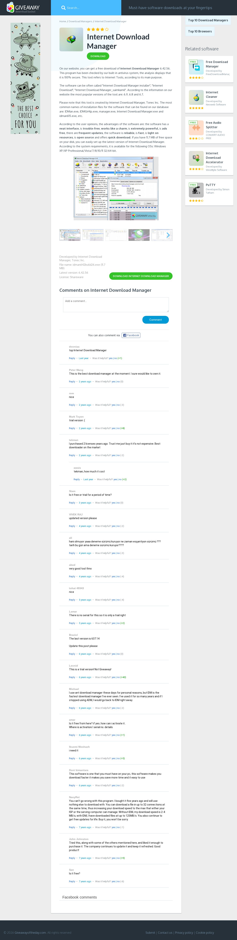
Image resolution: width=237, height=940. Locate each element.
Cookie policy (205, 932)
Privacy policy (184, 932)
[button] (168, 235)
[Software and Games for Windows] (23, 7)
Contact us (165, 932)
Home (62, 21)
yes (111, 358)
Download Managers (80, 21)
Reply (72, 358)
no (115, 358)
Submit (150, 932)
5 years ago (85, 599)
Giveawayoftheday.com (30, 932)
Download (141, 276)
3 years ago (85, 502)
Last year (84, 358)
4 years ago (85, 526)
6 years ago (85, 653)
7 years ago (85, 827)
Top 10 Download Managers (208, 20)
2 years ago (85, 381)
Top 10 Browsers (200, 31)
